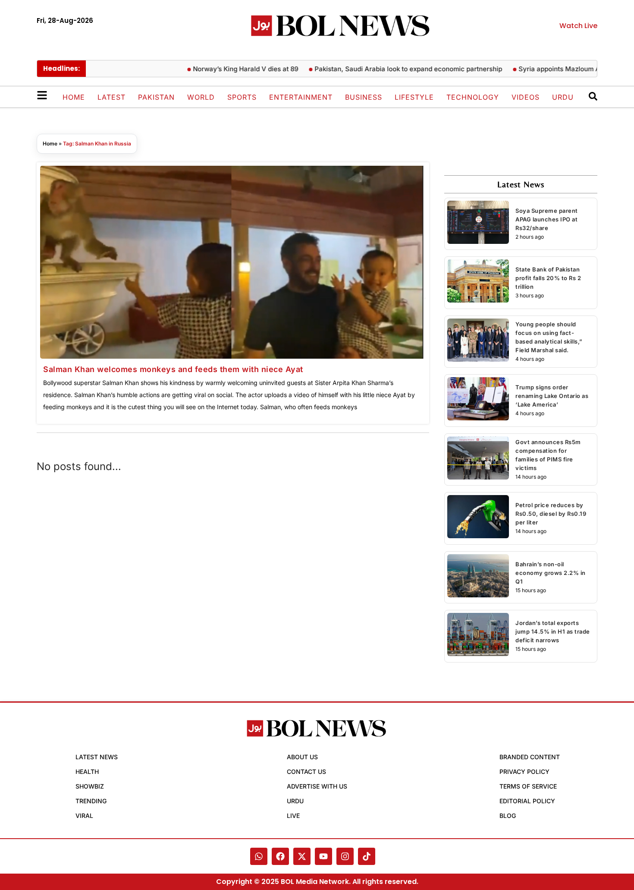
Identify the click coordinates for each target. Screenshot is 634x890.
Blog (507, 815)
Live (293, 815)
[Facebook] (280, 856)
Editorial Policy (527, 801)
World (201, 97)
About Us (302, 757)
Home (74, 97)
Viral (84, 815)
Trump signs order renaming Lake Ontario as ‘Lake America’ (551, 396)
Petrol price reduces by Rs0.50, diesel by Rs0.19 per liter (550, 514)
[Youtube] (323, 856)
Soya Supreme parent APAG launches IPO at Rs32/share (546, 219)
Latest (111, 97)
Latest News (96, 757)
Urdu (563, 97)
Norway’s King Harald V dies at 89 (231, 69)
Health (87, 771)
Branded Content (529, 757)
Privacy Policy (524, 771)
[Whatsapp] (258, 856)
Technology (472, 97)
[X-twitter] (302, 856)
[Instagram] (345, 856)
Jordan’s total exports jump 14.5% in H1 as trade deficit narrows (552, 631)
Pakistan (156, 97)
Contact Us (306, 771)
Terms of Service (528, 786)
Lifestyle (414, 97)
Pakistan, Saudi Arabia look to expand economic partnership (394, 69)
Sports (242, 97)
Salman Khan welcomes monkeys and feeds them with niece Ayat (173, 369)
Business (363, 97)
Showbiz (89, 786)
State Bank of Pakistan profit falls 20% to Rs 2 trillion (548, 278)
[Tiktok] (366, 856)
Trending (91, 801)
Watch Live (578, 26)
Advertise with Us (317, 786)
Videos (526, 97)
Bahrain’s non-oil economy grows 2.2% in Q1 (550, 573)
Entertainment (301, 97)
